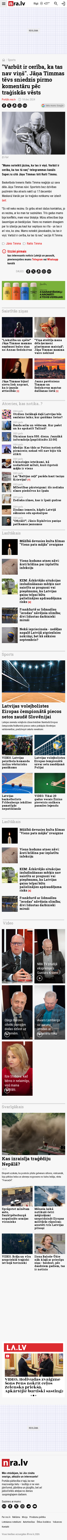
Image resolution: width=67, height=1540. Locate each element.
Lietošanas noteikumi (11, 1522)
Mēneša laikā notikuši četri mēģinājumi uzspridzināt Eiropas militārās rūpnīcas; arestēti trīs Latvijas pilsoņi (49, 1218)
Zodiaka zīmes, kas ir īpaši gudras (37, 500)
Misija (25, 1517)
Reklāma (16, 1517)
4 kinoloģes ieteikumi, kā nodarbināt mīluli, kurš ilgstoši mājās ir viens (35, 465)
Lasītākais (11, 533)
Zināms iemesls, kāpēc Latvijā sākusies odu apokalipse (34, 511)
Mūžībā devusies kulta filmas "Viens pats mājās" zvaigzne (42, 542)
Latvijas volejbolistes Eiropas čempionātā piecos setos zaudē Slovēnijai (31, 711)
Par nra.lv (6, 1517)
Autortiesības (29, 1522)
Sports (12, 60)
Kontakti (5, 1526)
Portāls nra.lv (9, 99)
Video (8, 923)
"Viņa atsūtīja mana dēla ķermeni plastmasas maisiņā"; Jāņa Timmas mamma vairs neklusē (49, 346)
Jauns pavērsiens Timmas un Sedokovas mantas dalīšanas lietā (47, 386)
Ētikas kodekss (44, 1522)
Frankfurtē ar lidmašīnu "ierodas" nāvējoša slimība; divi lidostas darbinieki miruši (40, 614)
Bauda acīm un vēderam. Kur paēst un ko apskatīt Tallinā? (37, 426)
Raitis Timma (32, 244)
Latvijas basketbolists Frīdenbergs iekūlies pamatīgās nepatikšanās (17, 802)
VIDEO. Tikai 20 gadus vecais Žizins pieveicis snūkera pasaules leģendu (48, 800)
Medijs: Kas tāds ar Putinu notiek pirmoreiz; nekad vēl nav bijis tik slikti (37, 451)
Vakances (57, 1522)
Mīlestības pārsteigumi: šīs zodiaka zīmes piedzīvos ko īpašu (38, 489)
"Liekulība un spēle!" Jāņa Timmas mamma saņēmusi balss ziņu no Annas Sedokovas (17, 344)
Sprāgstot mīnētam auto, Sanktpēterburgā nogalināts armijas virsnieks (15, 1215)
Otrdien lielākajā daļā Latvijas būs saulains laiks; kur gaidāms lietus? (38, 415)
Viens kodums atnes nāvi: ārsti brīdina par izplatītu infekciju (39, 564)
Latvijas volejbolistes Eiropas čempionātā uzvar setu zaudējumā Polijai (49, 762)
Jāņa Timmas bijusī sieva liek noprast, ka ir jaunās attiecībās (15, 386)
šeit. (4, 200)
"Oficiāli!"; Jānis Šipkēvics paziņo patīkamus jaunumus (37, 522)
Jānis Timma (11, 244)
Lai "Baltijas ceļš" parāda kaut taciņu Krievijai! (38, 477)
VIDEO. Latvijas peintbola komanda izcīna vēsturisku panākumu (16, 762)
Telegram (37, 259)
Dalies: (20, 271)
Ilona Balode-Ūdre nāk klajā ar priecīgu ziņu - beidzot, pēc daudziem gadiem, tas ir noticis (49, 1263)
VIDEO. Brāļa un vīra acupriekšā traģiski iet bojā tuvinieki (16, 1260)
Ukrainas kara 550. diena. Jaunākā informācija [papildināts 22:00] (37, 438)
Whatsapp (52, 259)
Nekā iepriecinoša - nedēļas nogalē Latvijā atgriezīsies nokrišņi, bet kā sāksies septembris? (41, 634)
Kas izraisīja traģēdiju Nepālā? (26, 1161)
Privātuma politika (37, 1517)
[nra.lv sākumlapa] (16, 3)
